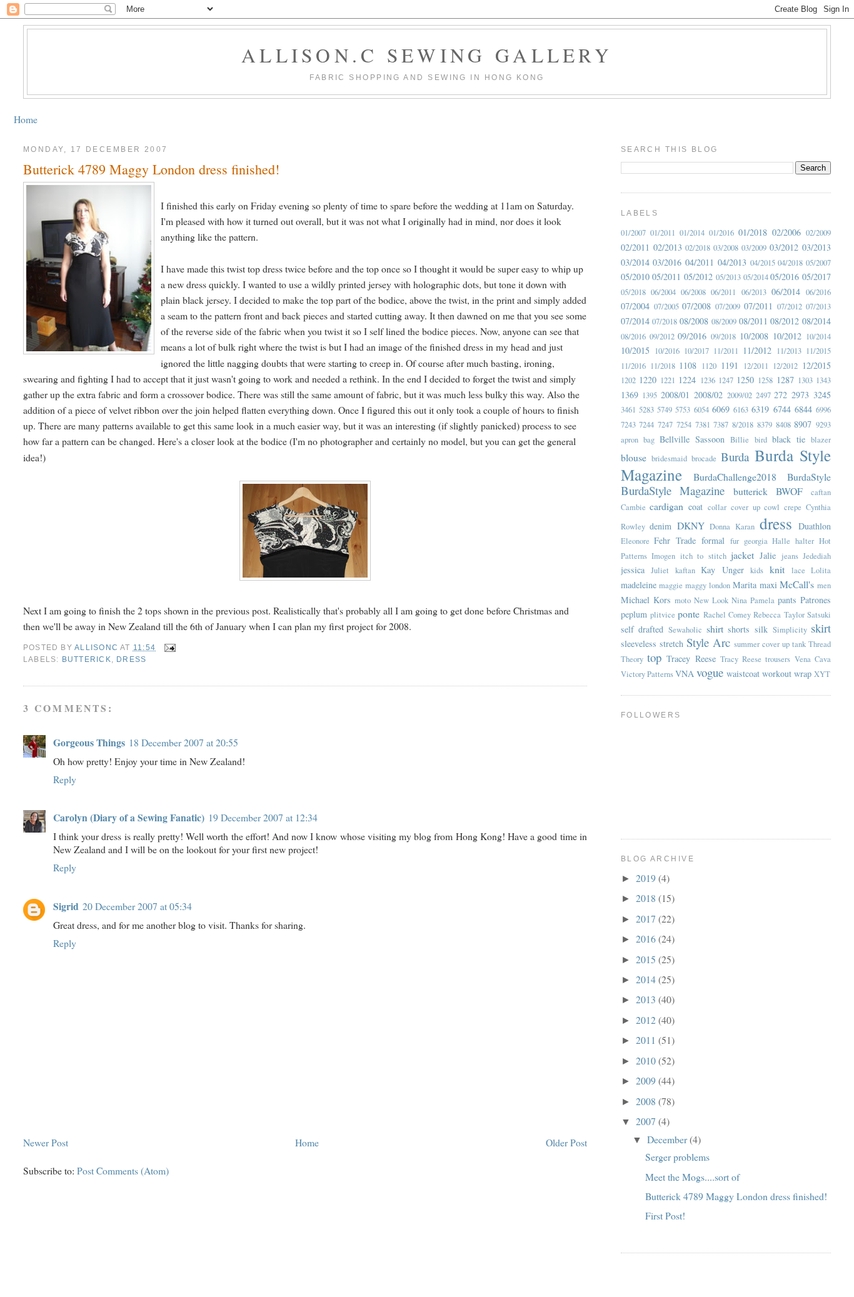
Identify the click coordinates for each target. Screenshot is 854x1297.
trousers (777, 659)
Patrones (815, 600)
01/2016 (721, 233)
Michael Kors (646, 600)
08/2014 (816, 321)
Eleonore (635, 541)
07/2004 (635, 306)
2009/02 (739, 395)
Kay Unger (722, 570)
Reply (64, 779)
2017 (647, 918)
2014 (647, 979)
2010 (647, 1060)
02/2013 (667, 247)
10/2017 (696, 351)
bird (761, 439)
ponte (689, 613)
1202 (628, 380)
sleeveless (638, 643)
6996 (823, 409)
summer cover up (762, 644)
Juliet (660, 570)
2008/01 (675, 395)
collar (717, 507)
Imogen (663, 556)
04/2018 (790, 263)
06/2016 (818, 292)
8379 (764, 424)
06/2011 (723, 292)
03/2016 (667, 262)
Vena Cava (813, 659)
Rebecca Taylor (778, 614)
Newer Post (45, 1142)
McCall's (797, 584)
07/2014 (635, 321)
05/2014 (755, 277)
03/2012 (784, 247)
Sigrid (66, 906)
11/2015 (818, 351)
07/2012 (789, 306)
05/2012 (698, 277)
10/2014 (818, 336)
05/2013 (728, 277)
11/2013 (788, 351)
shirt (714, 628)
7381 (702, 424)
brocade (703, 458)
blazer (821, 439)
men (824, 585)
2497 (763, 395)
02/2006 (786, 232)
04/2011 (699, 262)
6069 (721, 409)
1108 (687, 365)
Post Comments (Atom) (123, 1170)
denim (660, 526)
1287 (785, 380)
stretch (671, 643)
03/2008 (725, 248)
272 (780, 395)
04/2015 (762, 263)
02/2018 (697, 248)
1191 (729, 365)
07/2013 (818, 306)
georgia (756, 541)
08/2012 (784, 321)
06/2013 (753, 292)
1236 (707, 380)
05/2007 (818, 263)
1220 (647, 380)
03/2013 (816, 247)
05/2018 (633, 292)
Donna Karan (732, 526)
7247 (665, 424)
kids (756, 570)
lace (798, 570)
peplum (634, 614)
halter (804, 541)
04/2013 (732, 262)
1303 (805, 380)
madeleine (638, 585)
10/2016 (667, 351)
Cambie (633, 507)
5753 (682, 409)
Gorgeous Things (89, 742)
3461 (628, 409)
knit (777, 569)
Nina (739, 600)
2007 (647, 1121)
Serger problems (677, 1156)
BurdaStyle (809, 476)
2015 (647, 959)
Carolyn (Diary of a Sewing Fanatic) (128, 817)
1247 (725, 380)
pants (787, 600)
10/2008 (754, 336)
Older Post (566, 1142)
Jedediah (817, 556)
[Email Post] (169, 647)
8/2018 (742, 424)
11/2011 (725, 351)
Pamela (762, 600)
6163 (740, 409)
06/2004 (663, 292)
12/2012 (785, 366)
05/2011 (666, 277)
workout (776, 673)
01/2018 (752, 232)
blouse (633, 457)
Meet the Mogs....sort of (692, 1176)
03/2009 (753, 248)
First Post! (665, 1215)
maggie (671, 585)
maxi (768, 585)
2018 (647, 897)
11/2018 (662, 366)
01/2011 (662, 233)
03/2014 (635, 262)
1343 (823, 380)
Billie (739, 439)
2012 (647, 1019)
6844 (803, 409)
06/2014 (785, 292)
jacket (742, 554)
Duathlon (814, 526)
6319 (760, 409)
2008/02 (708, 395)
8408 (783, 424)
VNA (684, 673)
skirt (821, 628)
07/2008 (696, 306)
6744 (782, 409)
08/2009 (723, 321)
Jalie (768, 555)
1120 (708, 366)
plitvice (662, 614)
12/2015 (816, 365)
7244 (646, 424)
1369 (629, 395)
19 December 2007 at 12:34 (263, 817)
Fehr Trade (675, 540)
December (668, 1139)
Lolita (821, 570)
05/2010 (635, 277)
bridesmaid (669, 458)
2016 (647, 938)
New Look (711, 600)
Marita (744, 585)
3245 (822, 395)
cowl (772, 507)
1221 (667, 380)
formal (713, 540)
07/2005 (666, 306)
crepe (792, 507)
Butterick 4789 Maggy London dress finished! (736, 1196)
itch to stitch (703, 556)
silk (761, 629)
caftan (821, 492)
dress (131, 659)
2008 (647, 1101)
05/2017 (816, 277)
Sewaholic (685, 629)
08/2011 (753, 321)
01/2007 (633, 233)
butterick (86, 659)
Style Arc (708, 642)
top (654, 657)
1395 (649, 395)
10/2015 (635, 350)
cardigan (666, 506)
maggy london (707, 585)
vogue (709, 672)
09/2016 (692, 336)
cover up (745, 507)
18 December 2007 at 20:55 (183, 742)
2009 (647, 1080)
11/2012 (757, 350)
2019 (647, 877)
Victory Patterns (647, 674)
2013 (647, 999)
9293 (823, 424)
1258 (765, 380)
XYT (822, 674)
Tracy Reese (740, 659)
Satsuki (819, 614)
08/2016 (633, 336)
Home (26, 119)
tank (799, 644)
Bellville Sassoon (692, 439)
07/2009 (727, 306)
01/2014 (692, 233)
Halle (781, 541)
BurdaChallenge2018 (734, 476)
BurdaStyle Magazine (673, 490)
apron (629, 439)
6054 (701, 409)
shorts (739, 629)
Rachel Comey (727, 614)
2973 (800, 395)
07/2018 (664, 321)
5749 (664, 409)
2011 (647, 1039)
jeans (789, 556)
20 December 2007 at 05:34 (137, 906)
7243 (628, 424)
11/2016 (633, 366)
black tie (788, 439)
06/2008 (693, 292)
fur (734, 541)
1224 (687, 380)
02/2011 (635, 247)
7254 (683, 424)
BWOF (789, 491)
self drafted (642, 629)
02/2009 (818, 233)
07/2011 (758, 306)
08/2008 (694, 321)
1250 (745, 380)
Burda (735, 456)
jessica (633, 570)
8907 (802, 424)
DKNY (691, 525)
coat (695, 507)
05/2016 (784, 277)
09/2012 (662, 336)
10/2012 (787, 336)
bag (649, 439)
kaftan (685, 570)
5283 (646, 409)
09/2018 (723, 336)
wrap (802, 673)
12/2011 (755, 366)
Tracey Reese (690, 658)
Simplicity (790, 629)
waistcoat (743, 673)
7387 (720, 424)
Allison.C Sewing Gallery (427, 55)
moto (683, 600)
